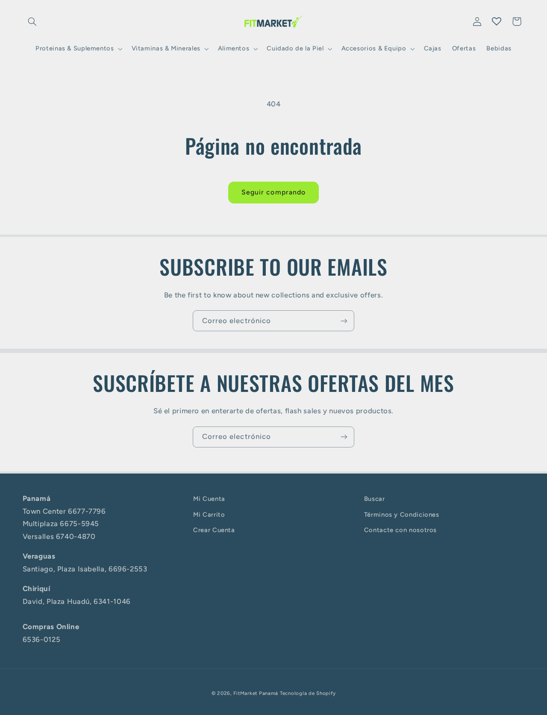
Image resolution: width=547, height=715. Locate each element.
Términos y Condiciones (401, 514)
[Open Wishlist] (496, 21)
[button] (32, 21)
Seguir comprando (273, 192)
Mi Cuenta (209, 499)
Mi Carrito (209, 514)
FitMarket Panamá (255, 693)
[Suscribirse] (344, 320)
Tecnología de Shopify (307, 693)
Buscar (374, 499)
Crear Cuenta (214, 530)
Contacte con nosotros (400, 530)
